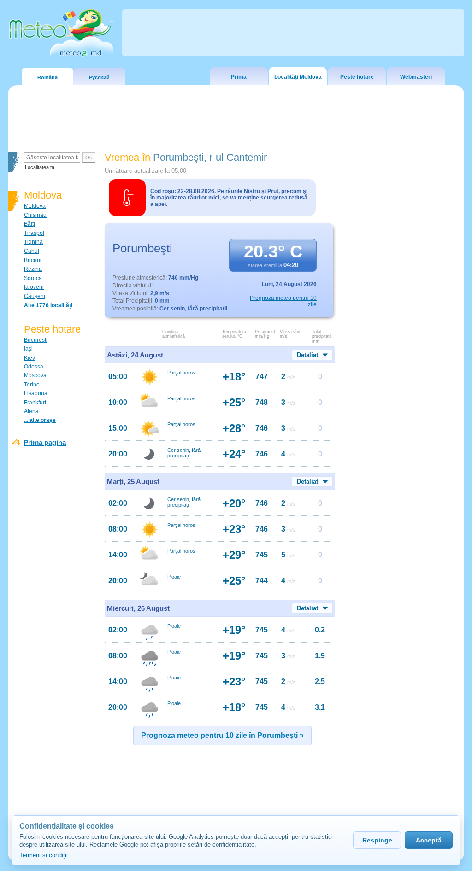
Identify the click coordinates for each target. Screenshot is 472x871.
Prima (239, 77)
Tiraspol (34, 233)
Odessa (33, 366)
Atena (31, 411)
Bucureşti (35, 340)
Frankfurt (35, 402)
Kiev (29, 358)
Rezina (33, 269)
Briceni (32, 260)
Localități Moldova (298, 77)
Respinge (377, 840)
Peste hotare (357, 77)
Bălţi (29, 224)
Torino (32, 384)
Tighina (33, 242)
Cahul (31, 251)
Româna (47, 77)
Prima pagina (45, 442)
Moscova (35, 375)
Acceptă (429, 840)
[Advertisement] (401, 311)
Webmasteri (416, 77)
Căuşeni (34, 296)
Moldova (35, 206)
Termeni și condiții (43, 855)
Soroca (33, 278)
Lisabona (35, 393)
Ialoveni (34, 287)
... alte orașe (40, 420)
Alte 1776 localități (48, 305)
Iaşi (28, 348)
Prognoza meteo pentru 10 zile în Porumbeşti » (222, 735)
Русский (99, 77)
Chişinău (35, 215)
